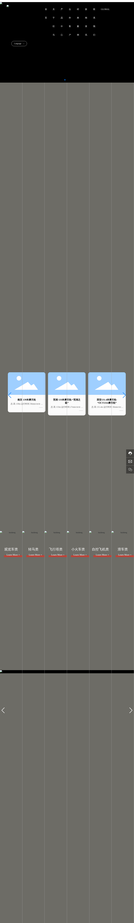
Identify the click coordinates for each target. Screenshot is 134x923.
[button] (64, 79)
